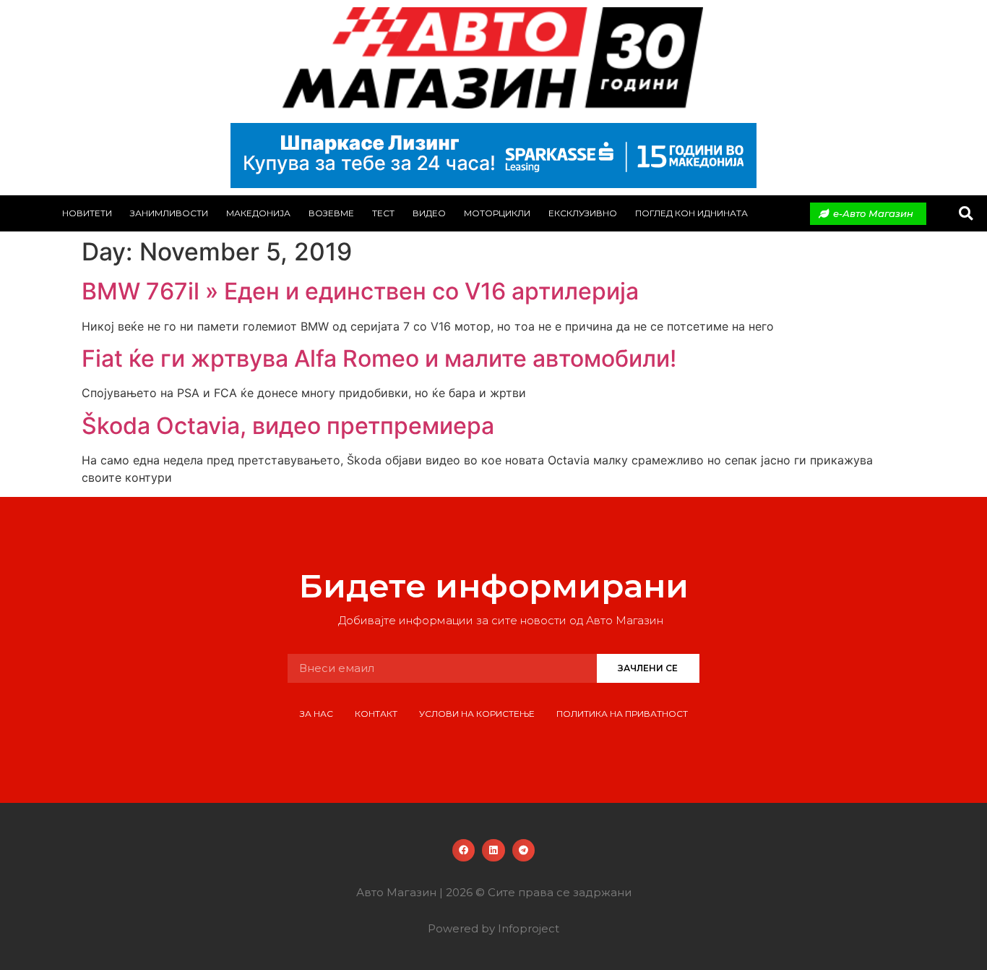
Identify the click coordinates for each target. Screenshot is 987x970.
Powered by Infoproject (493, 928)
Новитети (87, 213)
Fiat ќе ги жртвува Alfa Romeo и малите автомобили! (379, 358)
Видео (429, 213)
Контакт (376, 713)
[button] (965, 213)
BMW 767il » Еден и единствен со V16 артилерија (360, 291)
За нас (316, 713)
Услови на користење (477, 713)
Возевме (331, 213)
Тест (383, 213)
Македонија (258, 213)
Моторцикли (497, 213)
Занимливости (169, 213)
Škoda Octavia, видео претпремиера (288, 426)
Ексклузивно (582, 213)
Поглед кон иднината (691, 213)
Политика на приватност (622, 713)
